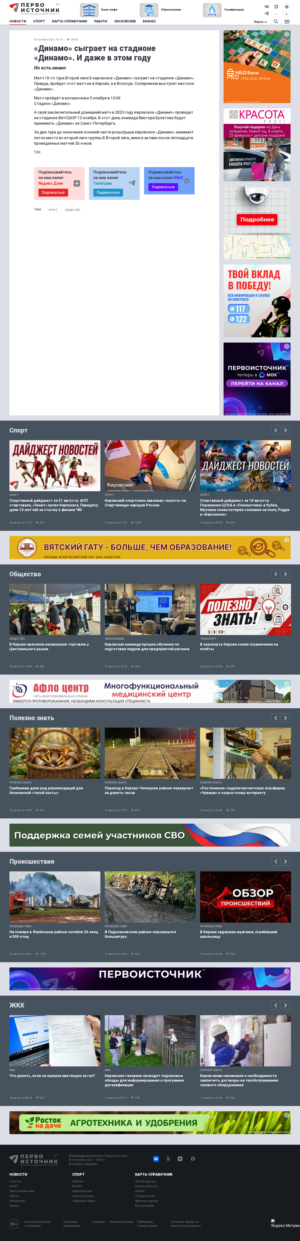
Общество (72, 210)
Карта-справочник (21, 1191)
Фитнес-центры (145, 1181)
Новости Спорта (83, 1196)
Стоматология (145, 1196)
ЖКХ (16, 1005)
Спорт (53, 210)
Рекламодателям (121, 1221)
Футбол (77, 1186)
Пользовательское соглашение (37, 1223)
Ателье (140, 1191)
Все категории (144, 1205)
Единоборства (82, 1191)
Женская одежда (146, 1201)
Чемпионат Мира (83, 1201)
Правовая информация (71, 1223)
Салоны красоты (146, 1186)
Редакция (99, 1221)
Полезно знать (31, 718)
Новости (18, 1174)
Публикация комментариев (147, 1223)
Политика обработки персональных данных (186, 1223)
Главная (77, 1181)
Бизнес (14, 1205)
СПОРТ (14, 1186)
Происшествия (31, 861)
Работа (14, 1196)
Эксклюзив (17, 1201)
